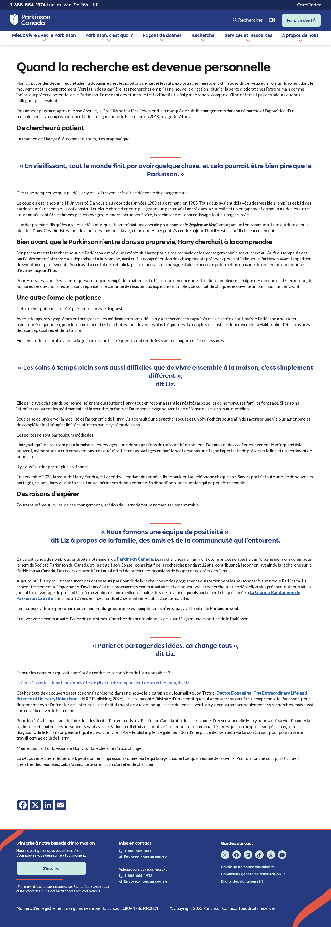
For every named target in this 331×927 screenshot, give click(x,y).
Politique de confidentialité (246, 866)
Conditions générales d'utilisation (251, 874)
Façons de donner (162, 35)
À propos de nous (300, 35)
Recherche (202, 35)
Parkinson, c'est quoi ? (109, 35)
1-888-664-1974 (28, 5)
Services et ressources (248, 35)
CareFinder (309, 5)
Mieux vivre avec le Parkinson (44, 35)
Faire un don (297, 22)
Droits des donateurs (240, 881)
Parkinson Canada (135, 559)
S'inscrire (51, 868)
